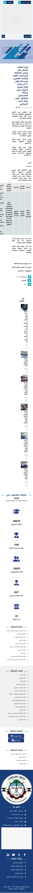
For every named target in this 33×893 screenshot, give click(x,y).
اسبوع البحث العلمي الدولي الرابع (26, 361)
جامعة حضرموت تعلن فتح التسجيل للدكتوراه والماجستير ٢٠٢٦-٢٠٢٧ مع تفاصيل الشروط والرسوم (26, 326)
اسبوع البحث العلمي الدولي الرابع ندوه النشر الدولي (26, 388)
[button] (24, 2)
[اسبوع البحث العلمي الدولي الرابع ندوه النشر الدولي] (24, 378)
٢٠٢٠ (25, 284)
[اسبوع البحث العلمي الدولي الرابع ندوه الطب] (24, 464)
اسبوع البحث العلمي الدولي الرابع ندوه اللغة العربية (26, 417)
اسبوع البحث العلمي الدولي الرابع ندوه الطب (26, 474)
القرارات (23, 280)
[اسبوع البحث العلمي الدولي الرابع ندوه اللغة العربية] (24, 407)
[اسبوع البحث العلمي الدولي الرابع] (24, 354)
